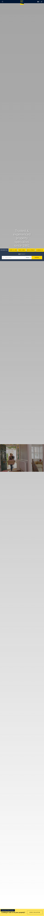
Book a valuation (35, 912)
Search (37, 257)
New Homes (22, 250)
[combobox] (15, 257)
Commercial (39, 250)
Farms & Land (13, 250)
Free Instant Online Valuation (8, 910)
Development (31, 250)
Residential (4, 250)
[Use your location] (3, 257)
